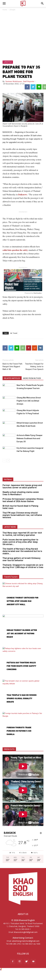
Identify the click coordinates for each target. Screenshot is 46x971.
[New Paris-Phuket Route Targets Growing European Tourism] (9, 388)
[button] (42, 3)
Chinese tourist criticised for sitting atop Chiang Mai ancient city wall (22, 601)
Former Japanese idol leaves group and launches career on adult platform (22, 486)
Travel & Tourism (11, 577)
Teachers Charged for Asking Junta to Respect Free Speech (34, 366)
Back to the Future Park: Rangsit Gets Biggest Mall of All (13, 366)
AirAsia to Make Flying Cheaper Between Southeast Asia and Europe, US (30, 438)
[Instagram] (19, 961)
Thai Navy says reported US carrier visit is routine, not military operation (22, 534)
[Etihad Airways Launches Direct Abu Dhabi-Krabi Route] (9, 425)
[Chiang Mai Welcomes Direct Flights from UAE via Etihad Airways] (9, 400)
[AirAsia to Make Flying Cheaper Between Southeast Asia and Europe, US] (9, 438)
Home (5, 10)
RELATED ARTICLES (12, 378)
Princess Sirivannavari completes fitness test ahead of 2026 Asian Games (23, 500)
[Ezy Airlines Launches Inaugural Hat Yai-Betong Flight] (9, 450)
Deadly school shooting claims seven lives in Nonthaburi (21, 493)
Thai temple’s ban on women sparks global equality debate (21, 698)
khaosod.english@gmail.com (25, 932)
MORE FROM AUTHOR (32, 378)
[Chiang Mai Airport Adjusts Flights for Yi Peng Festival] (9, 413)
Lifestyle (12, 10)
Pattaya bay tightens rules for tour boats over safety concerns (21, 666)
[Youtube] (33, 961)
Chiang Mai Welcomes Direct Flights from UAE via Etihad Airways (29, 401)
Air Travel (13, 333)
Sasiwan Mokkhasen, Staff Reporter (19, 81)
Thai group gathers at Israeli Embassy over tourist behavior (21, 559)
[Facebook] (12, 961)
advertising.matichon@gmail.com (25, 941)
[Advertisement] (23, 35)
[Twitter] (26, 961)
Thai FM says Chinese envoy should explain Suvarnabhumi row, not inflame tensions (22, 515)
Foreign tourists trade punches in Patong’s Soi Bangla (19, 730)
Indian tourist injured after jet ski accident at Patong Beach (22, 633)
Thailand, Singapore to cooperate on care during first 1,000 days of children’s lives (23, 566)
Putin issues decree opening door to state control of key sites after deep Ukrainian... (20, 542)
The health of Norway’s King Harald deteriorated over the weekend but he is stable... (22, 551)
